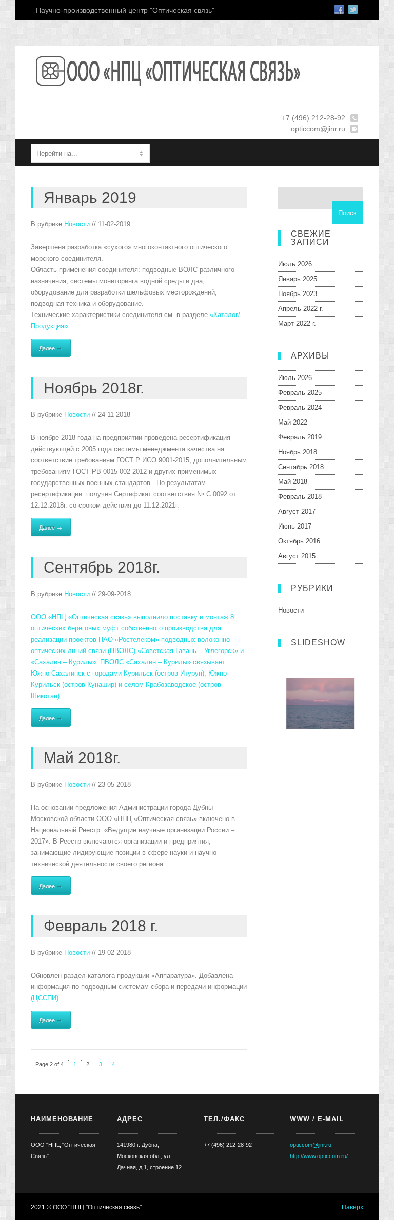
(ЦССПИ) (44, 998)
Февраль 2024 (300, 407)
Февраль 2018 (300, 496)
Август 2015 (297, 556)
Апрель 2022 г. (300, 308)
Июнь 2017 (294, 526)
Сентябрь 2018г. (102, 567)
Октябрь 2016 (299, 541)
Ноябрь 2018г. (94, 388)
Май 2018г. (82, 757)
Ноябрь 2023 (297, 294)
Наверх (352, 1207)
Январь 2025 (297, 279)
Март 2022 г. (297, 323)
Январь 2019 (90, 197)
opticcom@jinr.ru (310, 1145)
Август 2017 (297, 511)
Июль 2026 (295, 264)
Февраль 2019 (300, 437)
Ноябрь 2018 (297, 452)
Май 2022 (292, 422)
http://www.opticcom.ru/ (319, 1156)
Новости (77, 224)
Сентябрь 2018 (301, 467)
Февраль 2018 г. (101, 925)
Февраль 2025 (300, 392)
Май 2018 (292, 482)
